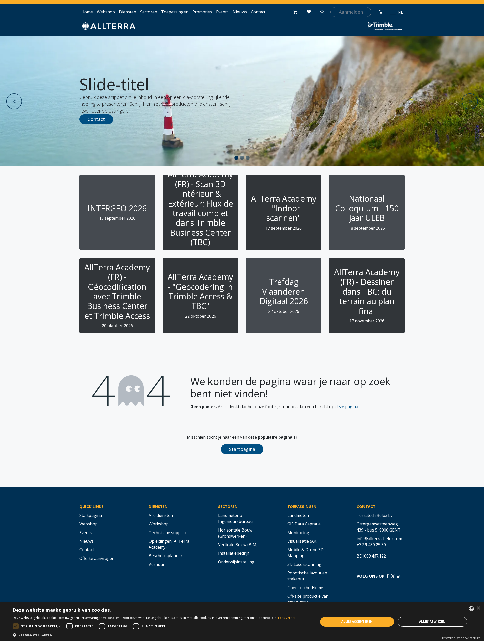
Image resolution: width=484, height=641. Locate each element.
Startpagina (242, 449)
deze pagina (346, 406)
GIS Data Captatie (304, 524)
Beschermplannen (166, 556)
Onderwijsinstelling (236, 562)
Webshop (88, 524)
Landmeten (298, 515)
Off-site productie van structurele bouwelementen (307, 602)
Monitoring (298, 532)
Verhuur (157, 564)
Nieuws (86, 541)
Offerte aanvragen (96, 558)
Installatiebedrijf (233, 553)
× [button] (478, 608)
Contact (96, 119)
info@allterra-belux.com (379, 538)
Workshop (159, 524)
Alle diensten (161, 515)
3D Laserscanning (304, 564)
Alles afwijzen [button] (432, 621)
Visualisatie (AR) (302, 541)
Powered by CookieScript (461, 638)
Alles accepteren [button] (357, 621)
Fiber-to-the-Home (305, 587)
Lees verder (287, 618)
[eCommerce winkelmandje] (295, 11)
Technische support (168, 532)
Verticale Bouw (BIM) (238, 544)
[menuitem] (87, 12)
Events (85, 532)
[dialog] (242, 621)
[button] (322, 11)
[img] (25, 101)
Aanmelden (351, 12)
